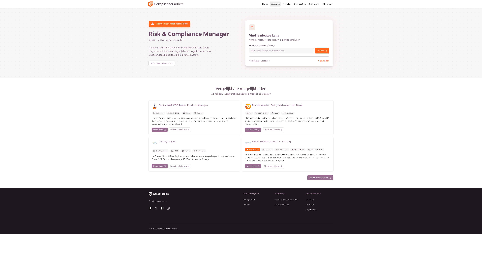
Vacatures (275, 4)
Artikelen (287, 4)
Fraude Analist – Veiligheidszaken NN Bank (277, 105)
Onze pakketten (282, 205)
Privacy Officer (167, 141)
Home (265, 4)
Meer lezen (158, 130)
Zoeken (320, 51)
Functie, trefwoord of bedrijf (262, 46)
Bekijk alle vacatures (319, 178)
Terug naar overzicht (160, 63)
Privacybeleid (249, 199)
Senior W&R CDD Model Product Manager (183, 105)
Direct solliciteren (178, 130)
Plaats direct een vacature (286, 199)
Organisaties (300, 4)
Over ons (313, 4)
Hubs (328, 4)
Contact (246, 205)
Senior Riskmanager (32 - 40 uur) (271, 141)
